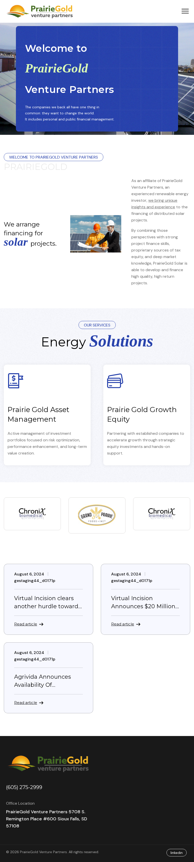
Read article (25, 624)
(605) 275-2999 (24, 787)
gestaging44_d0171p (34, 580)
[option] (32, 513)
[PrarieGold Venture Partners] (41, 11)
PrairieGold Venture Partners (43, 852)
